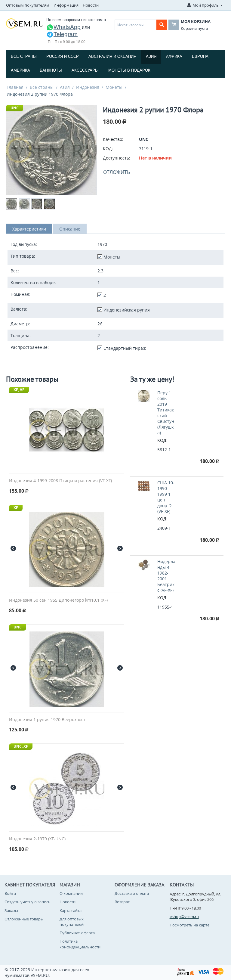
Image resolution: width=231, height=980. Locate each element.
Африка (174, 56)
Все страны (24, 56)
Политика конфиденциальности (80, 943)
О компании (71, 893)
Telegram (66, 34)
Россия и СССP (62, 56)
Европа (200, 56)
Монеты (114, 87)
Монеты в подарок (129, 70)
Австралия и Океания (112, 56)
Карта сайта (71, 910)
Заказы (11, 910)
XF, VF (19, 389)
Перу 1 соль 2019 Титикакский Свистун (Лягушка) (165, 413)
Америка (20, 70)
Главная (15, 87)
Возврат (122, 901)
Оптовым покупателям (27, 5)
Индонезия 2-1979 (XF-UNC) (37, 839)
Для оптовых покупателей (72, 921)
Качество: (113, 139)
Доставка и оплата (132, 893)
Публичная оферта (77, 932)
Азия (151, 56)
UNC (15, 107)
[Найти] (161, 25)
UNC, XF (21, 746)
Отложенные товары (24, 919)
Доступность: (116, 158)
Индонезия (87, 87)
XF (16, 507)
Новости (91, 5)
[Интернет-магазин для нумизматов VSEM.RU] (24, 23)
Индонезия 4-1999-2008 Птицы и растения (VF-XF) (60, 480)
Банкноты (51, 70)
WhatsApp (67, 27)
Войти (10, 893)
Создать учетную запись (28, 901)
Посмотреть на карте (189, 925)
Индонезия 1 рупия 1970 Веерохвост (47, 719)
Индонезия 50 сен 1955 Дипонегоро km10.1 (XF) (58, 600)
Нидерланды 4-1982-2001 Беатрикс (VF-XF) (166, 576)
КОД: (108, 148)
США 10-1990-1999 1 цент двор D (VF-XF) (165, 497)
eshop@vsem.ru (184, 916)
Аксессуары (85, 70)
